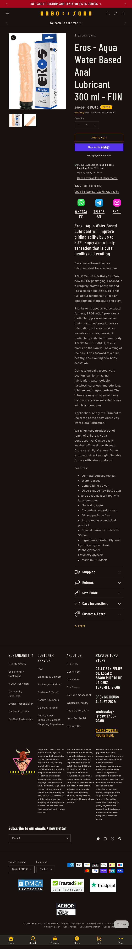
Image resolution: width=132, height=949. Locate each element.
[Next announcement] (125, 4)
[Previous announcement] (6, 4)
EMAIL (117, 211)
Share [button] (81, 625)
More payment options (99, 155)
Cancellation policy (113, 927)
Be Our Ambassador (79, 694)
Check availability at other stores (97, 177)
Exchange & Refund (50, 684)
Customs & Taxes (48, 692)
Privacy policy (96, 923)
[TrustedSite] (67, 886)
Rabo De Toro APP (78, 710)
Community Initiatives (15, 693)
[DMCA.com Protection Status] (30, 886)
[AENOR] (66, 910)
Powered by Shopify (58, 923)
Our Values (73, 679)
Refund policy (79, 923)
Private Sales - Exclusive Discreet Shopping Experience (51, 720)
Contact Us (73, 726)
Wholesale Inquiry (77, 702)
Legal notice (70, 927)
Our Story (72, 663)
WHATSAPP (81, 213)
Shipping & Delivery (50, 676)
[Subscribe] (66, 838)
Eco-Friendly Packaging (16, 673)
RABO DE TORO (39, 923)
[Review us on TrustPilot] (103, 891)
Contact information (90, 927)
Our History (74, 671)
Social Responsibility (21, 703)
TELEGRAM (99, 213)
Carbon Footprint (19, 711)
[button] (7, 13)
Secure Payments (48, 699)
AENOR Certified (19, 683)
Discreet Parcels (48, 707)
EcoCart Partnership (21, 719)
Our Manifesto (17, 663)
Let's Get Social (76, 718)
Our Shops (73, 687)
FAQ (40, 668)
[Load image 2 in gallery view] (30, 120)
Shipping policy (52, 927)
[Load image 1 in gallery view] (15, 120)
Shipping (79, 112)
